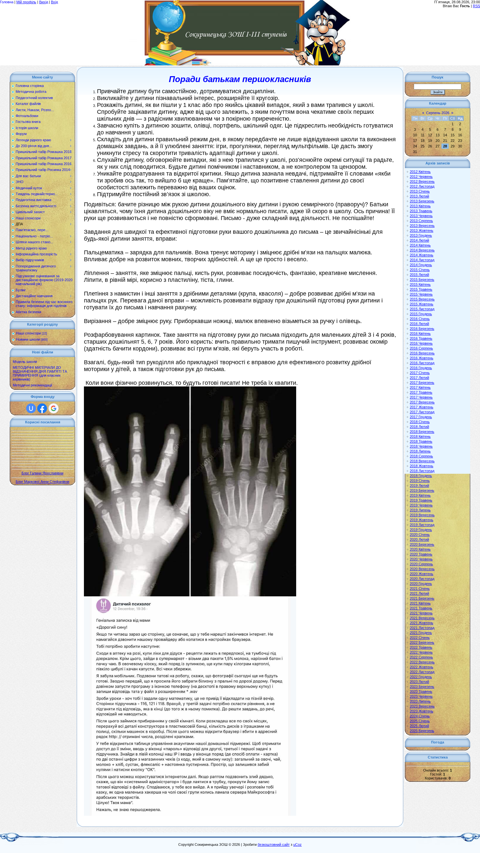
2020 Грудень (421, 584)
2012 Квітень (420, 172)
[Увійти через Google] (53, 408)
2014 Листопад (422, 260)
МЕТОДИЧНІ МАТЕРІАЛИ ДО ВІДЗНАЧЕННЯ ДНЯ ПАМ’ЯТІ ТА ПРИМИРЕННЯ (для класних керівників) (40, 373)
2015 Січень (420, 270)
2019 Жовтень (421, 520)
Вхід (54, 2)
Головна (6, 2)
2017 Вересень (422, 402)
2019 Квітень (420, 495)
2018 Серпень (421, 456)
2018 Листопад (422, 471)
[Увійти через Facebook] (42, 408)
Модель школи (25, 362)
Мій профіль (26, 2)
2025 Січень (420, 721)
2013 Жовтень (421, 230)
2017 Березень (422, 382)
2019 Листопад (422, 525)
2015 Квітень (420, 284)
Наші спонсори (28, 333)
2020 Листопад (422, 579)
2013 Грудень (421, 235)
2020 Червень (421, 559)
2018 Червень (421, 446)
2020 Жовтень (421, 574)
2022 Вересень (422, 662)
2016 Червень (421, 343)
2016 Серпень (421, 348)
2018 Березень (422, 432)
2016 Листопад (422, 363)
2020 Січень (420, 535)
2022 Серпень (421, 657)
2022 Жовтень (421, 667)
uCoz (297, 844)
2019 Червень (421, 505)
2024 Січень (420, 716)
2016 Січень (420, 319)
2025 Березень (422, 731)
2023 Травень (421, 691)
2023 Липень (420, 701)
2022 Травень (421, 647)
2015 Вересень (422, 299)
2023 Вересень (422, 706)
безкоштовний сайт (274, 844)
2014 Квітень (420, 245)
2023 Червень (421, 696)
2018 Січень (420, 422)
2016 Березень (422, 329)
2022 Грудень (421, 677)
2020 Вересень (422, 569)
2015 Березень (422, 279)
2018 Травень (421, 441)
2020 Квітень (420, 549)
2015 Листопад (422, 309)
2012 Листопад (422, 186)
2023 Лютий (419, 682)
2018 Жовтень (421, 466)
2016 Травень (421, 338)
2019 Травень (421, 500)
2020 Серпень (421, 564)
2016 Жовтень (421, 358)
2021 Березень (422, 598)
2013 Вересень (422, 226)
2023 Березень (422, 687)
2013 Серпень (421, 221)
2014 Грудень (421, 265)
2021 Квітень (420, 603)
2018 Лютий (419, 427)
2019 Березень (422, 490)
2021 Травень (421, 608)
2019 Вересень (422, 515)
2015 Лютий (419, 275)
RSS (476, 6)
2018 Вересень (422, 461)
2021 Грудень (421, 633)
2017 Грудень (421, 417)
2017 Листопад (422, 412)
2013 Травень (421, 211)
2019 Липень (420, 510)
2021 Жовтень (421, 623)
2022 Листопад (422, 672)
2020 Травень (421, 554)
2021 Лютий (419, 593)
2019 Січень (420, 481)
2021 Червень (421, 613)
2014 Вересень (422, 250)
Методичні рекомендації (32, 385)
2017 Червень (421, 397)
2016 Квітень (420, 333)
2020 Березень (422, 544)
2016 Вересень (422, 353)
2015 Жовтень (421, 304)
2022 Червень (421, 652)
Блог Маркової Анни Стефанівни (42, 482)
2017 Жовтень (421, 407)
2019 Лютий (419, 485)
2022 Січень (420, 638)
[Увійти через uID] (31, 408)
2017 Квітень (420, 387)
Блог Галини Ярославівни (42, 473)
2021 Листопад (422, 628)
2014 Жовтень (421, 255)
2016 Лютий (419, 324)
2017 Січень (420, 373)
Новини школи (28, 339)
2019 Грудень (421, 530)
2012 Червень (421, 177)
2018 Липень (420, 451)
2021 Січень (420, 588)
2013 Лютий (419, 196)
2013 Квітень (420, 206)
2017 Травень (421, 392)
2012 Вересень (422, 181)
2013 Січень (420, 191)
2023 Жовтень (421, 711)
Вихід (43, 2)
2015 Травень (421, 289)
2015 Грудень (421, 314)
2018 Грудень (421, 476)
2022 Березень (422, 642)
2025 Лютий (419, 726)
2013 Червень (421, 216)
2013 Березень (422, 201)
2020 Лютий (419, 539)
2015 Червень (421, 294)
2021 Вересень (422, 618)
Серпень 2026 (437, 113)
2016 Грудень (421, 368)
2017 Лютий (419, 378)
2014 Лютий (419, 240)
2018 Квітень (420, 436)
